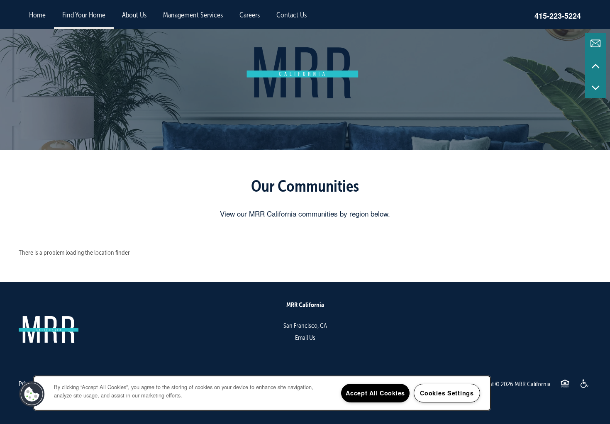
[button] (32, 394)
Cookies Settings (447, 393)
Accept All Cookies (375, 393)
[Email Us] (595, 43)
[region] (262, 393)
